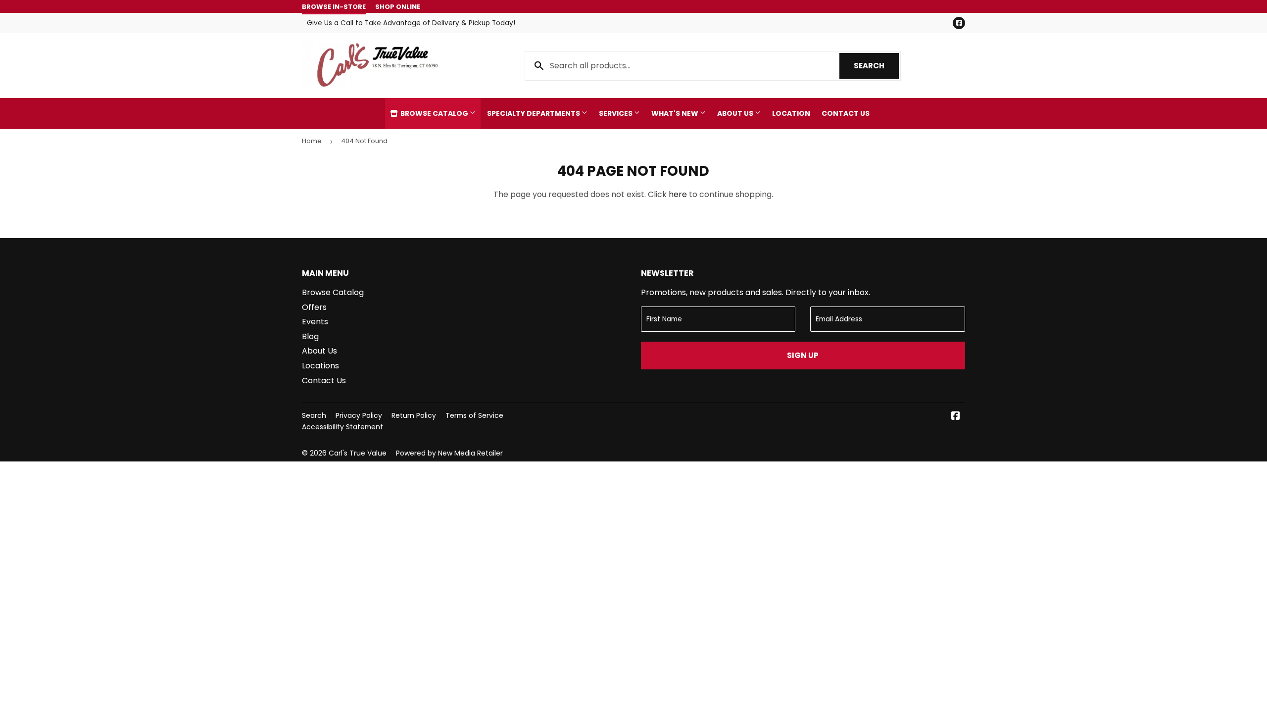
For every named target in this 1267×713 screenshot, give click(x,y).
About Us (736, 113)
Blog (310, 336)
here (678, 194)
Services (616, 113)
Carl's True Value (358, 453)
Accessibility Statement (342, 427)
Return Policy (413, 415)
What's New (675, 113)
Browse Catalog (434, 113)
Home (312, 141)
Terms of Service (474, 415)
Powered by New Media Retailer (449, 453)
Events (315, 321)
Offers (314, 307)
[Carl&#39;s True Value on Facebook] (955, 416)
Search (876, 65)
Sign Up (803, 355)
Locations (320, 365)
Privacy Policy (359, 415)
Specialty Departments (534, 113)
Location (791, 113)
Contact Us (846, 113)
